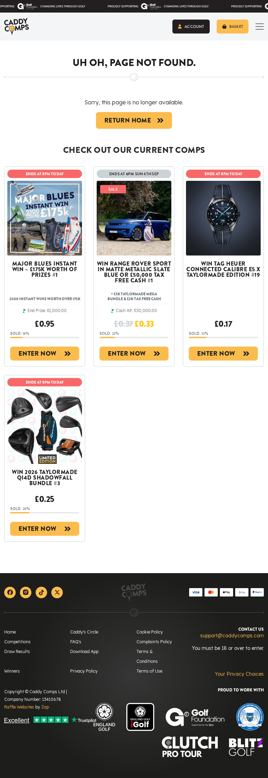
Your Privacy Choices (239, 674)
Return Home (127, 120)
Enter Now (37, 353)
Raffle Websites (19, 707)
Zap (45, 707)
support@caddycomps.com (232, 635)
